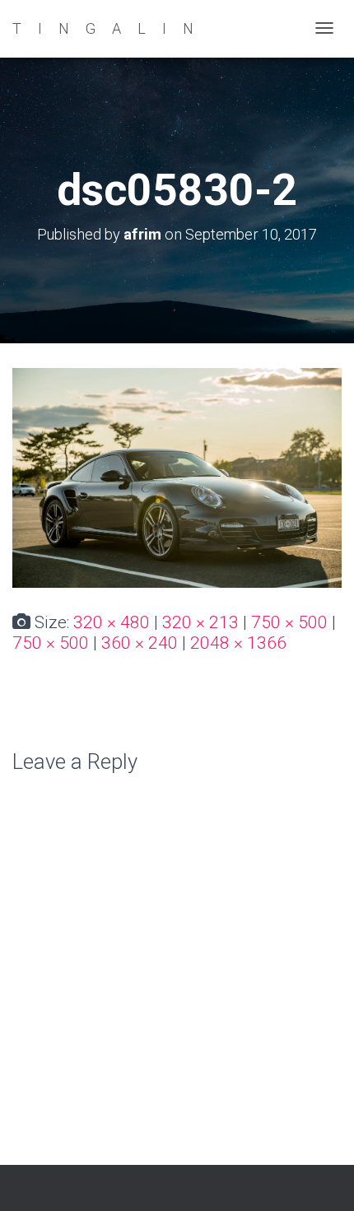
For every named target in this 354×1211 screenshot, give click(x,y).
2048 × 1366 (238, 643)
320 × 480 (111, 622)
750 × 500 (289, 622)
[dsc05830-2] (177, 477)
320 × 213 (200, 622)
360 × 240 (139, 643)
